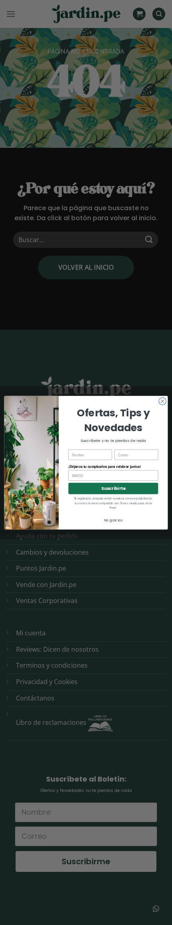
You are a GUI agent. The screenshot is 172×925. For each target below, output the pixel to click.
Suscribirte (113, 488)
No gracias (113, 519)
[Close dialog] (162, 400)
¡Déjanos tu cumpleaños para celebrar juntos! (104, 466)
